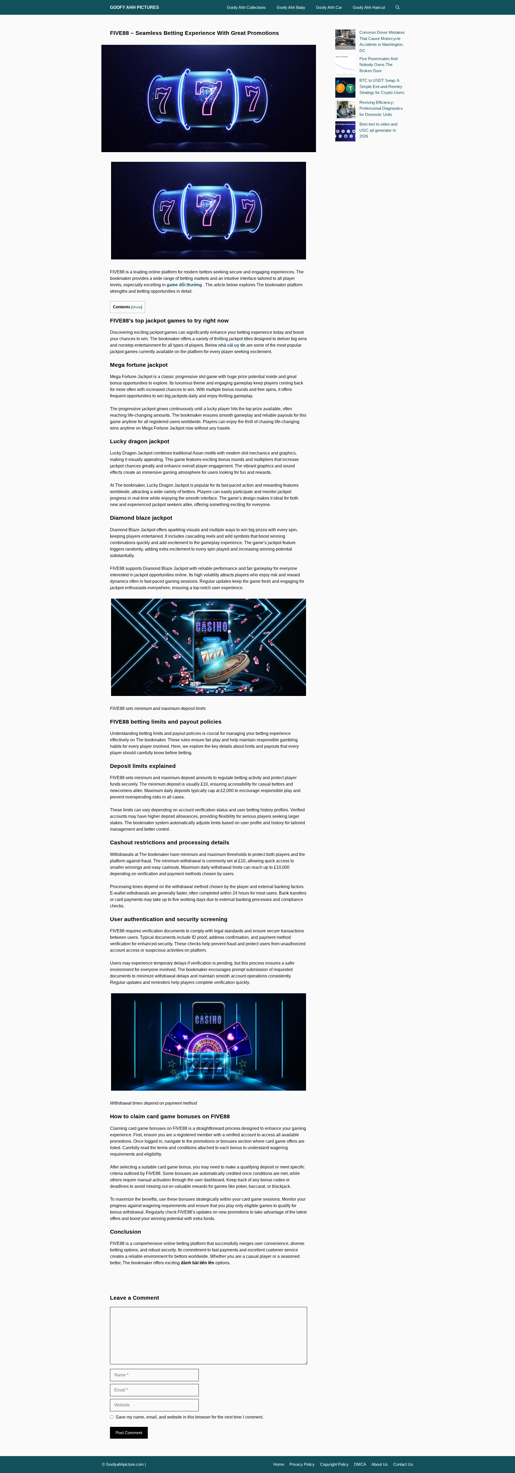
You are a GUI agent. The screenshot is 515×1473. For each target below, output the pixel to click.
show (136, 307)
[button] (397, 7)
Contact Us (403, 1464)
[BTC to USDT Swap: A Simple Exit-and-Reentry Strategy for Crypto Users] (345, 89)
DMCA (360, 1464)
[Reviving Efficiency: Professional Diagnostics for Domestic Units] (345, 111)
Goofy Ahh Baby (291, 7)
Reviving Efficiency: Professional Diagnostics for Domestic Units (381, 108)
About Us (379, 1464)
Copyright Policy (334, 1464)
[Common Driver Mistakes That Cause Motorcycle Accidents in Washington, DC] (345, 41)
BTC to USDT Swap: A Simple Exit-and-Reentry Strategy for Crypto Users (381, 86)
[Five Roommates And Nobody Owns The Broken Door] (345, 67)
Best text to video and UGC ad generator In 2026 (378, 130)
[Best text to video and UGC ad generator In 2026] (345, 132)
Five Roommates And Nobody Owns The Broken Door (378, 64)
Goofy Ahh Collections (246, 7)
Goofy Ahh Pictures (134, 7)
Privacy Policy (302, 1464)
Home (278, 1464)
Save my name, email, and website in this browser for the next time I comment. (189, 1417)
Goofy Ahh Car (329, 7)
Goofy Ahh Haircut (369, 7)
